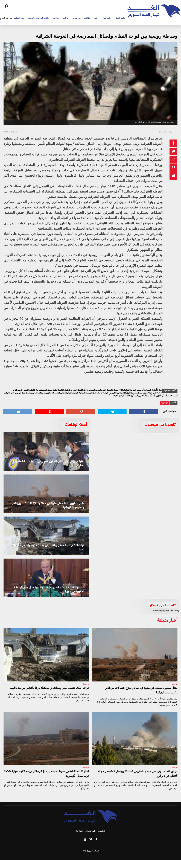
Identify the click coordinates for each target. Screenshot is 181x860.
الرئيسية (101, 831)
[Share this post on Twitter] (173, 151)
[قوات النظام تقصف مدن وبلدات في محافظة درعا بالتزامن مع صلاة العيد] (46, 536)
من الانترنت (19, 18)
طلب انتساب (90, 831)
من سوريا (76, 18)
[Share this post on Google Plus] (173, 160)
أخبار (96, 18)
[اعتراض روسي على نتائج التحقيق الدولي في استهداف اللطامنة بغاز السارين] (46, 451)
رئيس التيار (120, 18)
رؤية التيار (106, 18)
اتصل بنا (79, 831)
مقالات (87, 18)
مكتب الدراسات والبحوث (38, 18)
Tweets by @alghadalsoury (166, 611)
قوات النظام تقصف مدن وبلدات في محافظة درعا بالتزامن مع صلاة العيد (49, 688)
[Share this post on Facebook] (173, 143)
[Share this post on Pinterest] (173, 168)
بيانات (66, 18)
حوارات (56, 18)
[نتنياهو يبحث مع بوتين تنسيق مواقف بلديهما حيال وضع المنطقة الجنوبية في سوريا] (46, 578)
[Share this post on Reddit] (173, 176)
